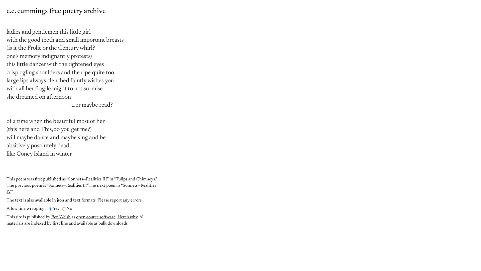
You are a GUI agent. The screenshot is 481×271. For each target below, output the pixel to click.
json (60, 200)
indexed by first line (49, 223)
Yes (56, 209)
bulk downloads (113, 223)
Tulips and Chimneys (135, 179)
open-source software (95, 217)
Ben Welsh (61, 217)
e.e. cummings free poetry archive (56, 11)
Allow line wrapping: (26, 209)
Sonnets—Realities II (67, 185)
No (69, 209)
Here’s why (127, 217)
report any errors (126, 200)
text (76, 200)
